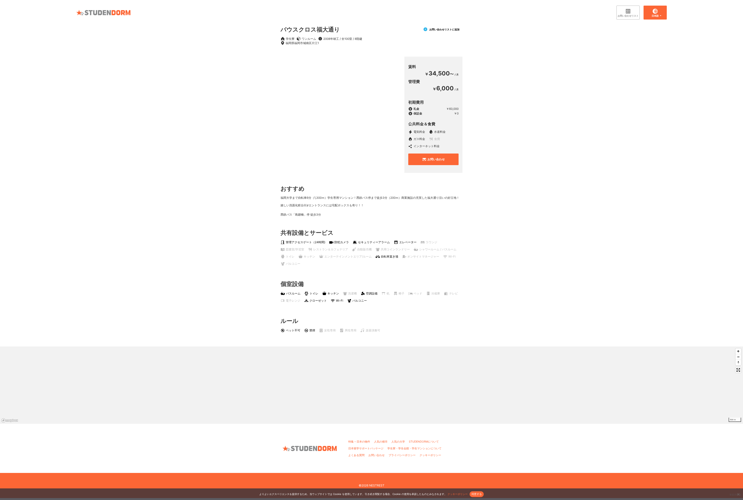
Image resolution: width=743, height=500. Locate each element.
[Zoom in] (738, 351)
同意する (477, 494)
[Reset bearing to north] (738, 362)
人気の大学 (398, 441)
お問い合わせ (436, 159)
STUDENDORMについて (424, 441)
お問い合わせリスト (628, 15)
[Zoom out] (738, 357)
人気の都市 (381, 441)
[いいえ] (738, 494)
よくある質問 (356, 455)
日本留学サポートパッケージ (365, 448)
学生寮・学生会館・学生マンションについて (414, 448)
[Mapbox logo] (9, 420)
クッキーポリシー (430, 455)
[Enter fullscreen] (738, 370)
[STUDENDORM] (103, 12)
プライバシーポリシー (402, 455)
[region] (371, 385)
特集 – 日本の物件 (359, 441)
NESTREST (376, 485)
